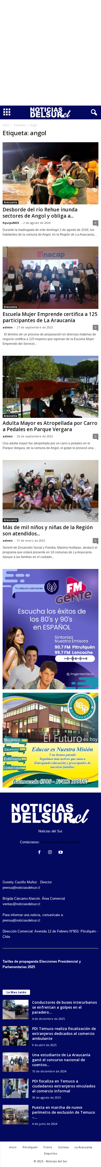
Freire (48, 1147)
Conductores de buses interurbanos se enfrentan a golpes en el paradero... (64, 1007)
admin (8, 327)
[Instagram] (51, 853)
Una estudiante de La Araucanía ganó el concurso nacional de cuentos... (61, 1059)
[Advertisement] (50, 52)
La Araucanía (83, 1147)
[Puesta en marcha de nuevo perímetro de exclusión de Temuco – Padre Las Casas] (15, 1114)
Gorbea (63, 1147)
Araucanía (10, 202)
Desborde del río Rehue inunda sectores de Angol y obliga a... (40, 212)
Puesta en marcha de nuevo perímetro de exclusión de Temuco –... (63, 1112)
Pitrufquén (30, 1147)
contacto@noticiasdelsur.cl (61, 842)
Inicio (6, 125)
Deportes (50, 1153)
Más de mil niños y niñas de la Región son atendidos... (48, 530)
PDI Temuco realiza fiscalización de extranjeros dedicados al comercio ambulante (64, 1033)
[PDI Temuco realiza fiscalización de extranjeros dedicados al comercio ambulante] (15, 1036)
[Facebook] (40, 853)
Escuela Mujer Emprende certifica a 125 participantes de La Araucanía (50, 317)
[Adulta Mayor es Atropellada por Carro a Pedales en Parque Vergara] (50, 387)
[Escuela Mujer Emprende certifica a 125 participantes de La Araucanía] (50, 278)
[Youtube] (61, 853)
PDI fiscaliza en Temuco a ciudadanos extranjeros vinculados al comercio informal (63, 1086)
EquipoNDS (11, 223)
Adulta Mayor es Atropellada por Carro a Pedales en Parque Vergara (50, 426)
